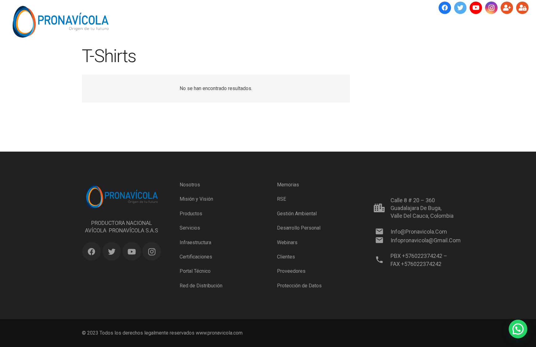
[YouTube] (476, 8)
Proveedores (291, 271)
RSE (281, 199)
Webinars (287, 242)
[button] (518, 329)
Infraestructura (195, 242)
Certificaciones (196, 257)
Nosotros (190, 185)
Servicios (190, 228)
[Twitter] (460, 8)
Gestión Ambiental (297, 214)
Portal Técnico (195, 271)
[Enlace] (60, 22)
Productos (191, 214)
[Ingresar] (522, 8)
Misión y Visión (196, 199)
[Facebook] (445, 8)
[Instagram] (491, 8)
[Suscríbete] (507, 8)
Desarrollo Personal (298, 228)
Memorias (288, 185)
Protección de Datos (299, 286)
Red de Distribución (201, 286)
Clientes (286, 257)
